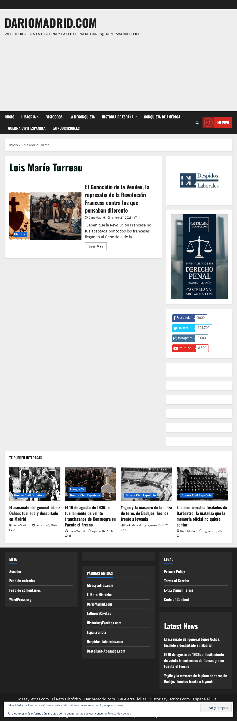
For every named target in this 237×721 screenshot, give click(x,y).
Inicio (9, 117)
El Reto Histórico (99, 594)
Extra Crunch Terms (178, 590)
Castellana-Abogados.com (106, 651)
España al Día (96, 632)
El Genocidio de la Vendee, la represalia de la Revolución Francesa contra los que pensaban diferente (45, 216)
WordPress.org (20, 599)
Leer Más (98, 247)
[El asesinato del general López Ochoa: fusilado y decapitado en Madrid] (34, 484)
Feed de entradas (22, 580)
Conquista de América (162, 117)
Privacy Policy (174, 571)
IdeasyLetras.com (100, 585)
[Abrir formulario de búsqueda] (197, 122)
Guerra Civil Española (27, 128)
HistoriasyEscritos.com (104, 622)
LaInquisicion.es (66, 128)
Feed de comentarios (25, 590)
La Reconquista (82, 117)
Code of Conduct (176, 599)
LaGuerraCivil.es (99, 613)
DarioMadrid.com (51, 22)
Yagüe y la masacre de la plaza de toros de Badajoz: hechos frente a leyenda (146, 513)
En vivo (223, 122)
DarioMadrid (96, 218)
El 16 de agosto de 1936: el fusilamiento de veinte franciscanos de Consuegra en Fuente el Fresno (90, 516)
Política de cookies (119, 713)
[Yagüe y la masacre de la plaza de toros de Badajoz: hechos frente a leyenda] (146, 484)
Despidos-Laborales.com (105, 641)
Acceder (15, 571)
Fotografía (77, 489)
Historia (28, 117)
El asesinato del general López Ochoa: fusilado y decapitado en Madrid (34, 513)
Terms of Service (176, 580)
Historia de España (118, 117)
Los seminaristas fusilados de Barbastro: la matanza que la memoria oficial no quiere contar (202, 516)
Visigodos (54, 117)
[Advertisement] (117, 72)
